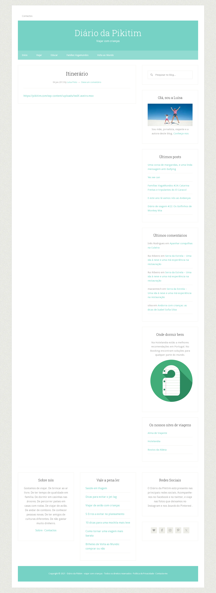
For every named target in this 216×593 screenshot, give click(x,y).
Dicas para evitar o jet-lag (101, 496)
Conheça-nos (181, 133)
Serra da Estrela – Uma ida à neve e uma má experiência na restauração (169, 260)
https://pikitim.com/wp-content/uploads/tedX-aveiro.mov (58, 95)
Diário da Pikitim (108, 32)
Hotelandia (154, 441)
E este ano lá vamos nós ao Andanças (169, 198)
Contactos (50, 530)
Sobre (39, 530)
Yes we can (154, 177)
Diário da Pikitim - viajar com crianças (84, 573)
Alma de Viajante (157, 433)
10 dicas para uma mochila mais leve (108, 522)
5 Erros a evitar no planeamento (105, 514)
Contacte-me (161, 573)
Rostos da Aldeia (157, 449)
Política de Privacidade (143, 573)
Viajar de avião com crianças (103, 505)
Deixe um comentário (91, 82)
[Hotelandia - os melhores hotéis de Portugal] (171, 401)
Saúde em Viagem (96, 488)
